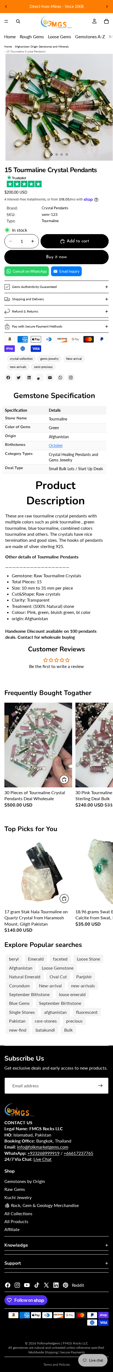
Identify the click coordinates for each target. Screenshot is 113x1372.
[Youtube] (27, 1285)
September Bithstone (29, 994)
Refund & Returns (25, 311)
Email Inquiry (69, 271)
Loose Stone (88, 958)
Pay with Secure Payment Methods (37, 326)
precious (74, 1020)
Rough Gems (32, 36)
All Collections (18, 1213)
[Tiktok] (36, 1285)
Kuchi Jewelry (18, 1197)
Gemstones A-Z (90, 36)
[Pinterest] (65, 1285)
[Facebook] (7, 1285)
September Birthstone (60, 1003)
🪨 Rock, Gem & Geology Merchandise (41, 1205)
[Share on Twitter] (18, 377)
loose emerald (72, 994)
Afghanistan (20, 967)
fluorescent (87, 1012)
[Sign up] (100, 1085)
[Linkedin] (56, 1285)
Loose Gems (59, 36)
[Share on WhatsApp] (60, 377)
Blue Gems (19, 1003)
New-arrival (74, 358)
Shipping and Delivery (28, 299)
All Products (16, 1221)
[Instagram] (17, 1285)
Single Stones (22, 1012)
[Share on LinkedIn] (29, 377)
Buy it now (56, 257)
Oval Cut (58, 976)
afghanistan (55, 1012)
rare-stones (46, 1020)
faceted (60, 958)
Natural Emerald (24, 976)
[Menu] (6, 21)
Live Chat (42, 1159)
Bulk (68, 1029)
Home (10, 36)
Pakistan (17, 1020)
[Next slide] (107, 7)
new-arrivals (18, 367)
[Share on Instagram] (71, 377)
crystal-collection (21, 358)
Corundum (19, 985)
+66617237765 (78, 1153)
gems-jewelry (49, 358)
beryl (14, 958)
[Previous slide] (6, 7)
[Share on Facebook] (8, 377)
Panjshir (84, 976)
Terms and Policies (56, 1364)
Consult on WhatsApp (30, 271)
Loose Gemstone (58, 967)
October (56, 445)
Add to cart (78, 241)
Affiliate (11, 1229)
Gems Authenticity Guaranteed (34, 287)
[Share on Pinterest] (39, 377)
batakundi (45, 1029)
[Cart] (106, 21)
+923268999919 (43, 1153)
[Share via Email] (50, 377)
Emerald (36, 958)
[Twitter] (46, 1285)
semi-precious (43, 367)
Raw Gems (14, 1189)
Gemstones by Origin (24, 1181)
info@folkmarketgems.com (42, 1146)
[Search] (18, 21)
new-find (17, 1029)
